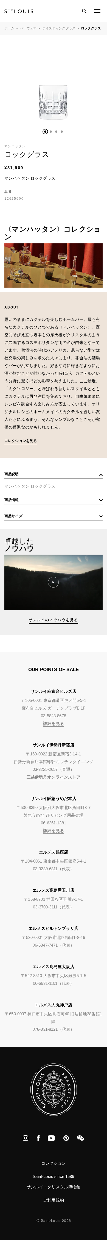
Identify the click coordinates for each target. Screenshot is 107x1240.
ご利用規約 (53, 1200)
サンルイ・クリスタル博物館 (54, 1187)
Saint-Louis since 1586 (53, 1176)
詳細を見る (53, 723)
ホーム (9, 28)
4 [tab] (62, 131)
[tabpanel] (53, 83)
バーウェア (28, 28)
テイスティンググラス (59, 28)
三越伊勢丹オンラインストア (54, 777)
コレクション (53, 1163)
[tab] (53, 475)
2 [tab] (51, 131)
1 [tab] (45, 131)
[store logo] (18, 11)
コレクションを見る (20, 441)
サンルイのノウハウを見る (53, 620)
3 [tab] (56, 131)
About (11, 307)
